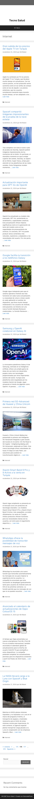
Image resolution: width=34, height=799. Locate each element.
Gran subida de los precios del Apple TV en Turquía (16, 47)
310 (4, 749)
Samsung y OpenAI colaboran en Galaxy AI (14, 329)
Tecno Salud (17, 20)
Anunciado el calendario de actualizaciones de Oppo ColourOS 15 (16, 609)
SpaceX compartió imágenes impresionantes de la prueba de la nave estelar (16, 115)
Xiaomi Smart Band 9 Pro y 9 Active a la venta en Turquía (16, 472)
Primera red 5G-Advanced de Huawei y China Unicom (16, 402)
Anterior (6, 747)
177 (24, 747)
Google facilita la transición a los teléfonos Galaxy (16, 256)
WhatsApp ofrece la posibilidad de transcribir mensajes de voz (15, 541)
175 (17, 747)
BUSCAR (26, 762)
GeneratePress (28, 796)
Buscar (5, 759)
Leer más (6, 97)
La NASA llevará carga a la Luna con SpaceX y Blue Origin (16, 678)
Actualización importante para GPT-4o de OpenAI (15, 183)
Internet (7, 102)
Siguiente (11, 749)
